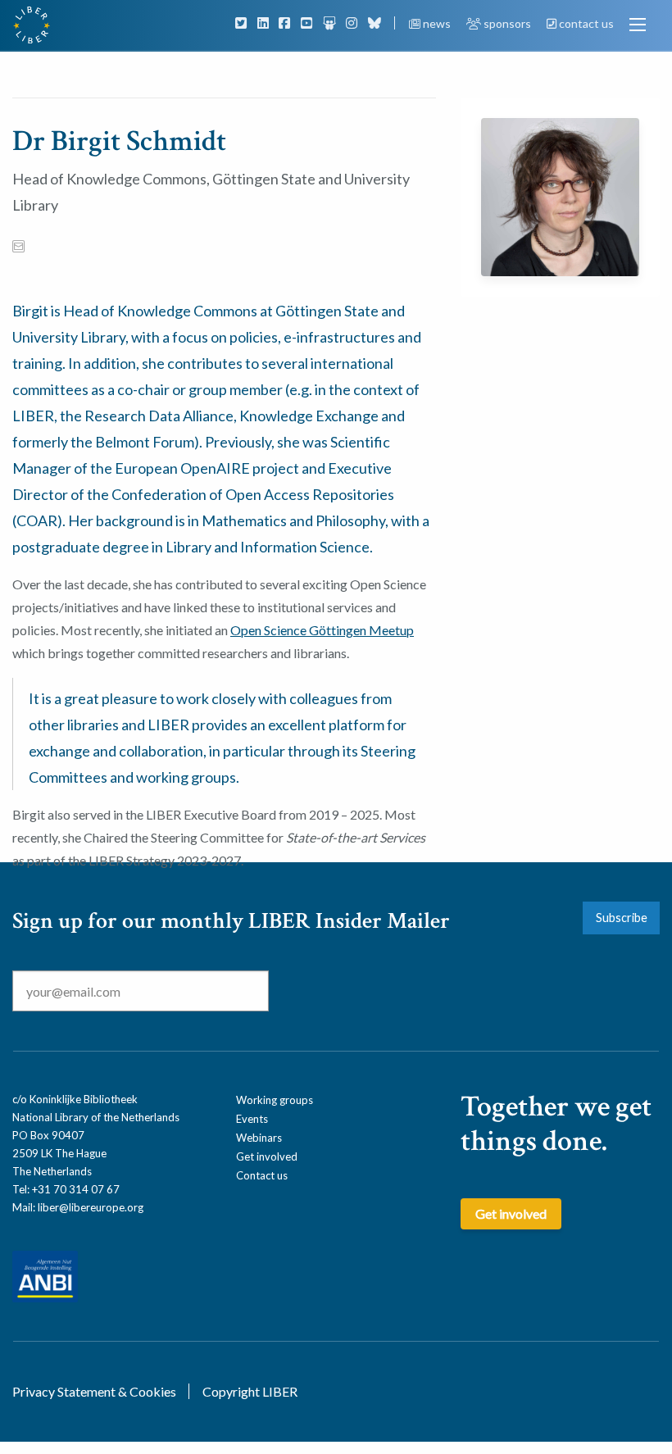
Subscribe (621, 918)
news (436, 23)
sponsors (507, 23)
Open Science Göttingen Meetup (322, 630)
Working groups (274, 1099)
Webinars (259, 1137)
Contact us (262, 1175)
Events (252, 1118)
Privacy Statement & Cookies (94, 1391)
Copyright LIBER (249, 1391)
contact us (585, 23)
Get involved (266, 1156)
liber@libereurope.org (90, 1207)
